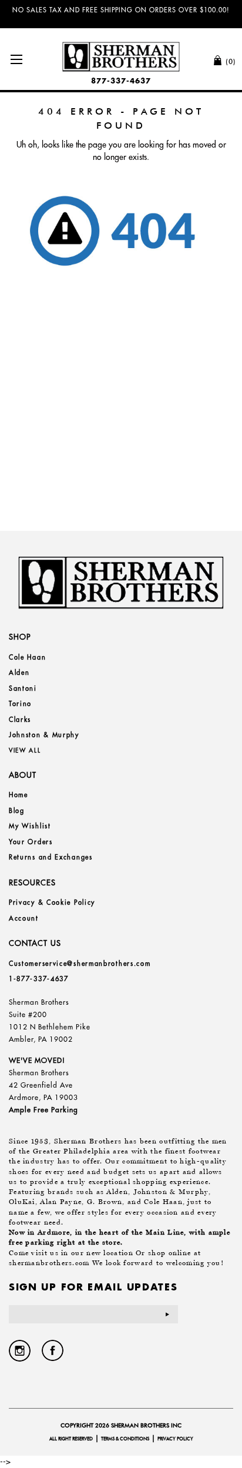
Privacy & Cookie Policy (52, 902)
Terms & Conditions (125, 1439)
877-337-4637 (121, 80)
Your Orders (31, 842)
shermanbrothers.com (49, 1263)
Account (24, 918)
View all (25, 750)
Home (18, 795)
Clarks (20, 719)
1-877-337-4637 (39, 979)
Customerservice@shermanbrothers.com (80, 963)
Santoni (23, 688)
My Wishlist (30, 826)
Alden (19, 672)
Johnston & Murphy (44, 735)
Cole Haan (27, 657)
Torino (20, 704)
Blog (17, 811)
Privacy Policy (175, 1439)
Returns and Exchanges (51, 857)
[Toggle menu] (16, 59)
